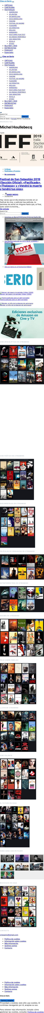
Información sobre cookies (15, 941)
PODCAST (9, 50)
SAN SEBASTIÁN (15, 39)
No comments (10, 174)
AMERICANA (13, 12)
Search (25, 116)
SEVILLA (12, 41)
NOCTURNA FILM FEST (17, 34)
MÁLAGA (12, 30)
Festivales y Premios (12, 171)
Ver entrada (4, 209)
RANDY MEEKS (12, 194)
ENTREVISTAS (10, 48)
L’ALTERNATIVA (14, 28)
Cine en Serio (6, 1)
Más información (11, 943)
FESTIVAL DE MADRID (16, 23)
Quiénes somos (11, 946)
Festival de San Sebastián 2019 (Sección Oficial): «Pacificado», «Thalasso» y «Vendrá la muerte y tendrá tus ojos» (21, 184)
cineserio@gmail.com (9, 935)
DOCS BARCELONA (15, 19)
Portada (14, 119)
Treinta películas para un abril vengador (14, 300)
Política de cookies (12, 939)
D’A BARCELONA (14, 16)
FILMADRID (13, 25)
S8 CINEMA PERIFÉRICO (17, 37)
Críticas (8, 169)
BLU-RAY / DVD (11, 46)
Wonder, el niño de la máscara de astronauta (15, 305)
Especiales (9, 52)
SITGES (11, 43)
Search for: (4, 114)
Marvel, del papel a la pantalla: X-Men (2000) (15, 294)
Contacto (8, 948)
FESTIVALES (10, 10)
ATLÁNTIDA (13, 14)
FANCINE (12, 21)
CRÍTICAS (9, 5)
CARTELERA (10, 7)
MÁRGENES (13, 32)
